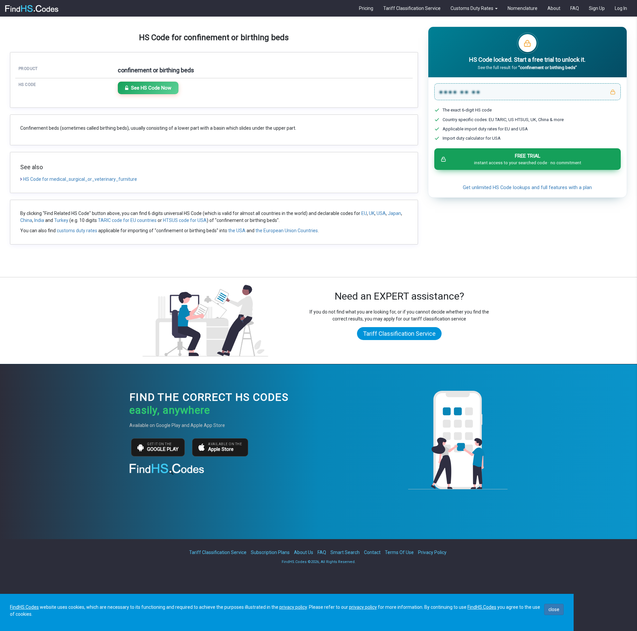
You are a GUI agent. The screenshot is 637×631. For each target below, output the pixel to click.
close (553, 609)
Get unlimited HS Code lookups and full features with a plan (527, 187)
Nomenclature (522, 8)
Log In (621, 8)
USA (381, 213)
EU (364, 213)
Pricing (366, 8)
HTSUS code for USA (185, 220)
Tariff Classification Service (412, 8)
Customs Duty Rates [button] (472, 8)
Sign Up (597, 8)
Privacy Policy (432, 552)
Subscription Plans (270, 552)
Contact (372, 552)
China (26, 220)
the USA (237, 230)
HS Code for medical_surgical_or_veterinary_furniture (80, 179)
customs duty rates (77, 230)
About (553, 8)
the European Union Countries (286, 230)
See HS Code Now (151, 88)
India (39, 220)
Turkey (61, 220)
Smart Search (345, 552)
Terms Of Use (399, 552)
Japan (394, 213)
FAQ (574, 8)
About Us (303, 552)
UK (372, 213)
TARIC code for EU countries (127, 220)
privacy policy (293, 607)
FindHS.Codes (24, 607)
